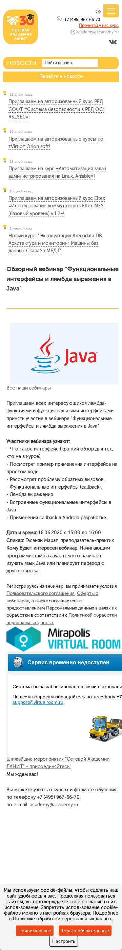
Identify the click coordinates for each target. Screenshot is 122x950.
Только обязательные (85, 930)
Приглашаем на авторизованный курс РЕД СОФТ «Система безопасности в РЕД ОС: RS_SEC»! (56, 109)
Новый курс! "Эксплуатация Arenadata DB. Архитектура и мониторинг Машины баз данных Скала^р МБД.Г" (55, 243)
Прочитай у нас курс (99, 25)
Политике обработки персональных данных (62, 919)
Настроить (63, 941)
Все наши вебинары (28, 388)
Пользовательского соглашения (40, 593)
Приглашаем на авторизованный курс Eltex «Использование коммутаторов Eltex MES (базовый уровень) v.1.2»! (56, 206)
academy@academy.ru (97, 32)
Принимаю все (34, 930)
